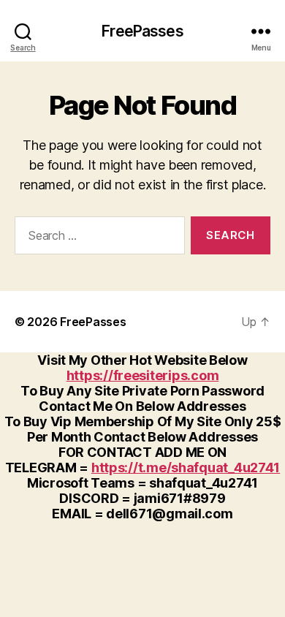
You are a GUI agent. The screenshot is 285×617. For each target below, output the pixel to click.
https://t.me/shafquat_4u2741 (185, 467)
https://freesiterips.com (142, 375)
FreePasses (142, 31)
